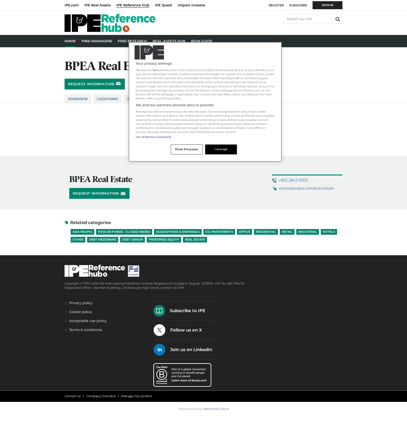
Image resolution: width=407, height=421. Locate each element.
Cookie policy (80, 312)
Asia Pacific (82, 232)
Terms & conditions (85, 330)
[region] (205, 102)
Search (337, 18)
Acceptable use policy (88, 321)
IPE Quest (163, 5)
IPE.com (72, 5)
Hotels (329, 232)
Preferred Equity (164, 239)
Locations (107, 99)
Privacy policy (81, 303)
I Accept (221, 149)
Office (244, 232)
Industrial (307, 232)
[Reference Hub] (110, 31)
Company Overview (101, 396)
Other (78, 239)
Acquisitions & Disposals (178, 232)
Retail (287, 232)
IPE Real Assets (97, 5)
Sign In (327, 5)
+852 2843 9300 (293, 180)
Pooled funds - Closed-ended (124, 232)
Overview (78, 99)
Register (276, 5)
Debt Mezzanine (102, 239)
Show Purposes (186, 149)
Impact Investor (191, 5)
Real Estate (195, 239)
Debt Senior (132, 239)
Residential (266, 232)
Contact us (73, 396)
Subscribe (298, 5)
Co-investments (219, 232)
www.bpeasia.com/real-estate (306, 188)
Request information (91, 84)
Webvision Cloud (216, 409)
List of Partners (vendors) (153, 137)
